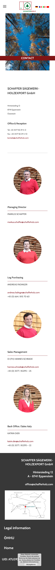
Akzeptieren (31, 564)
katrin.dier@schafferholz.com (20, 441)
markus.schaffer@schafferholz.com (23, 222)
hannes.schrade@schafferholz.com (23, 367)
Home (8, 548)
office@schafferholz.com (39, 484)
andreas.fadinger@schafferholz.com (23, 292)
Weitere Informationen (31, 562)
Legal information (17, 528)
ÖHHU (9, 538)
